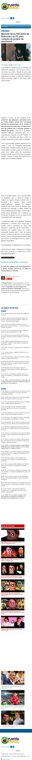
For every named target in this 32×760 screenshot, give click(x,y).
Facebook (11, 18)
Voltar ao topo (6, 759)
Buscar (18, 22)
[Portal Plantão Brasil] (10, 6)
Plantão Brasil (17, 65)
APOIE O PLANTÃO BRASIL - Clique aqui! (14, 262)
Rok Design (13, 756)
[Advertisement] (16, 14)
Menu (6, 26)
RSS (13, 18)
